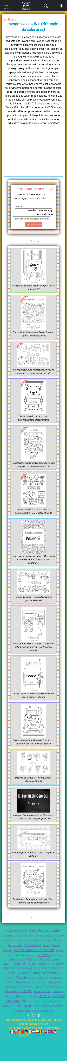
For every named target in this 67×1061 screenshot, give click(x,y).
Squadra (10, 940)
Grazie (21, 986)
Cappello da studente (44, 930)
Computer (9, 968)
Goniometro (32, 945)
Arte (18, 996)
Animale (9, 935)
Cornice (27, 1001)
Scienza (31, 964)
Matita (10, 982)
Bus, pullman (29, 996)
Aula (51, 964)
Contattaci (14, 1027)
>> (38, 241)
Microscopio (15, 945)
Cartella (44, 996)
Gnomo (8, 964)
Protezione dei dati (32, 1027)
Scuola (60, 964)
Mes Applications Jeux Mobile (23, 1019)
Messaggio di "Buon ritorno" (33, 968)
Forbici (58, 940)
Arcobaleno (22, 1011)
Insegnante (41, 977)
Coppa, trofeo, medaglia (47, 986)
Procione (30, 935)
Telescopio (57, 968)
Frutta (20, 940)
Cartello (26, 991)
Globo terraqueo (43, 940)
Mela (11, 972)
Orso (29, 940)
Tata (36, 1001)
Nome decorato (42, 991)
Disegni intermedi (17, 930)
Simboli (9, 977)
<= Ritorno (10, 19)
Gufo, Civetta (25, 982)
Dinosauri (22, 972)
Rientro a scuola (49, 959)
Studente (45, 955)
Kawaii (20, 964)
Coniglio (41, 982)
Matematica (12, 991)
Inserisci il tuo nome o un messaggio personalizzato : (30, 198)
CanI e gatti (22, 1006)
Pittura (36, 1006)
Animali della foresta (44, 972)
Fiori (29, 986)
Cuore (46, 945)
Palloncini (33, 959)
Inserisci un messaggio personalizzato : (41, 212)
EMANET (23, 1035)
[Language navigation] (61, 5)
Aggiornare (34, 224)
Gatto (20, 935)
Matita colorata (46, 935)
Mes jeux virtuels (38, 1023)
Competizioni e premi (24, 955)
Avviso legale (51, 1027)
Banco (60, 935)
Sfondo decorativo (52, 1006)
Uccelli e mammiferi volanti (34, 950)
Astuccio (42, 964)
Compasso (55, 977)
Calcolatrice (24, 977)
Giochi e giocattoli (42, 1010)
